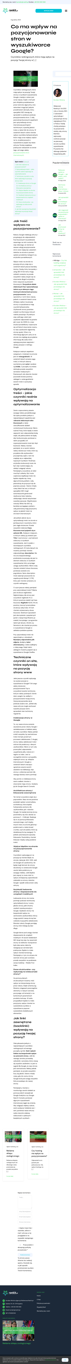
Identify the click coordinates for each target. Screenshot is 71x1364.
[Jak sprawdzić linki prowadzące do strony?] (55, 201)
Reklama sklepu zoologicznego (17, 1343)
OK (65, 1360)
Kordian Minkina (59, 282)
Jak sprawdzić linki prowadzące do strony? (63, 200)
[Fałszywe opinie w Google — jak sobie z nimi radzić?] (55, 174)
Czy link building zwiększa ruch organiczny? (60, 263)
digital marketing (11, 1146)
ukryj (26, 162)
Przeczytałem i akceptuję (26, 1247)
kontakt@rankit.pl (22, 2)
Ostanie (65, 162)
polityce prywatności (50, 1360)
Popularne (57, 162)
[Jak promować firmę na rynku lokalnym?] (55, 229)
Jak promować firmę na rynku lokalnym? (62, 229)
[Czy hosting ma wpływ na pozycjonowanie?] (38, 1132)
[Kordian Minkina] (58, 90)
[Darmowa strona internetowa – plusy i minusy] (55, 188)
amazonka (57, 270)
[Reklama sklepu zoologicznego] (13, 1132)
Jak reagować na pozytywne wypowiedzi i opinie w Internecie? (63, 214)
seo (17, 1146)
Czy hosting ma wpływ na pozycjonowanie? (39, 1153)
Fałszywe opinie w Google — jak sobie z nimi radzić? (63, 174)
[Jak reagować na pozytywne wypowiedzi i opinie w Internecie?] (55, 214)
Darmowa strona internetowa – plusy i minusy (63, 188)
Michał (56, 294)
